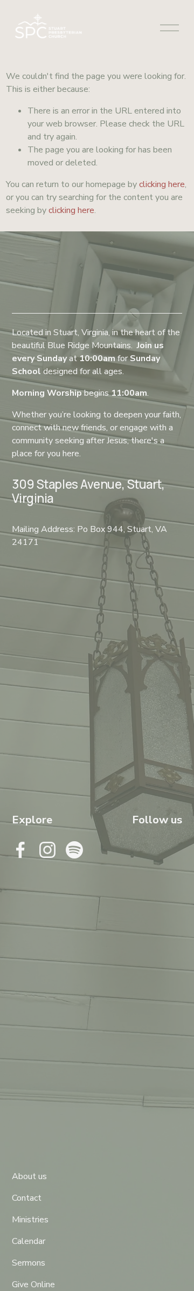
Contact (26, 1198)
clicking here (162, 184)
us (42, 1176)
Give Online (33, 1284)
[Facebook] (20, 850)
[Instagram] (47, 850)
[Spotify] (74, 850)
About (24, 1176)
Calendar (28, 1241)
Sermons (28, 1263)
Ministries (30, 1220)
